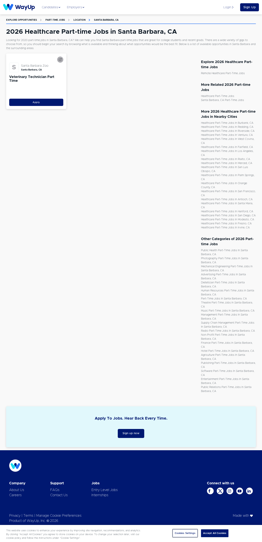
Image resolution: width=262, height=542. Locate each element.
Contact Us (59, 495)
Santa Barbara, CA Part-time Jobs (222, 100)
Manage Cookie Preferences (59, 515)
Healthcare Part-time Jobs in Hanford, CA (227, 211)
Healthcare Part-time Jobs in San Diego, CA (228, 215)
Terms (28, 515)
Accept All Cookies (214, 533)
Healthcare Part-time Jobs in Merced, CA (226, 163)
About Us (16, 490)
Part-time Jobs (55, 20)
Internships (99, 495)
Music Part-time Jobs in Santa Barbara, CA (228, 310)
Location (79, 20)
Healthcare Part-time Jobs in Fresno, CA (226, 223)
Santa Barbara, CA (106, 20)
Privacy (15, 515)
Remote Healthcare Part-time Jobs (223, 73)
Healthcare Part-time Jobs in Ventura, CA (227, 135)
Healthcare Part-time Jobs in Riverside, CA (228, 131)
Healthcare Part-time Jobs (217, 96)
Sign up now (131, 433)
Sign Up (249, 7)
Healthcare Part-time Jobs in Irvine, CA (225, 227)
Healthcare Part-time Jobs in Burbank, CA (227, 123)
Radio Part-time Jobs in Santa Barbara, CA (228, 331)
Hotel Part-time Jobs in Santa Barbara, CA (227, 351)
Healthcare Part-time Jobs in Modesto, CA (227, 219)
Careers (15, 495)
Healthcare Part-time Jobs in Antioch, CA (227, 199)
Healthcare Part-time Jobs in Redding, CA (227, 127)
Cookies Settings (185, 533)
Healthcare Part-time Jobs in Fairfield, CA (227, 147)
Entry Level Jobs (104, 490)
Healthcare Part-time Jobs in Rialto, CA (225, 159)
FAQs (54, 490)
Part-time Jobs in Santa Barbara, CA (224, 298)
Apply (36, 102)
